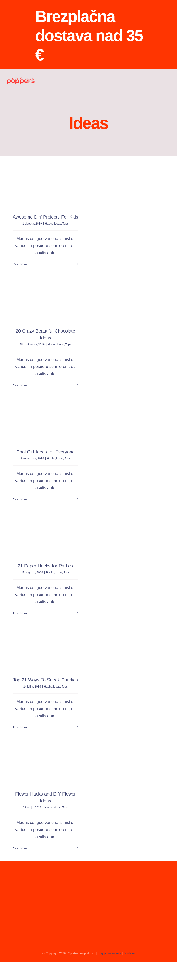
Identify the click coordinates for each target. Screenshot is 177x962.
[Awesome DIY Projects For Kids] (45, 187)
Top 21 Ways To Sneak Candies (45, 679)
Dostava (129, 953)
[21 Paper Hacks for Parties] (45, 536)
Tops (65, 223)
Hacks (49, 223)
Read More (20, 264)
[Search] (154, 80)
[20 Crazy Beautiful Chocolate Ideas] (45, 301)
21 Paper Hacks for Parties (45, 565)
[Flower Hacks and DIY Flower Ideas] (45, 764)
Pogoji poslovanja (109, 953)
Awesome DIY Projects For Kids (45, 216)
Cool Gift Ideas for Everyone (45, 451)
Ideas (57, 223)
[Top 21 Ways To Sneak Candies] (45, 650)
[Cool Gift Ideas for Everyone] (45, 422)
